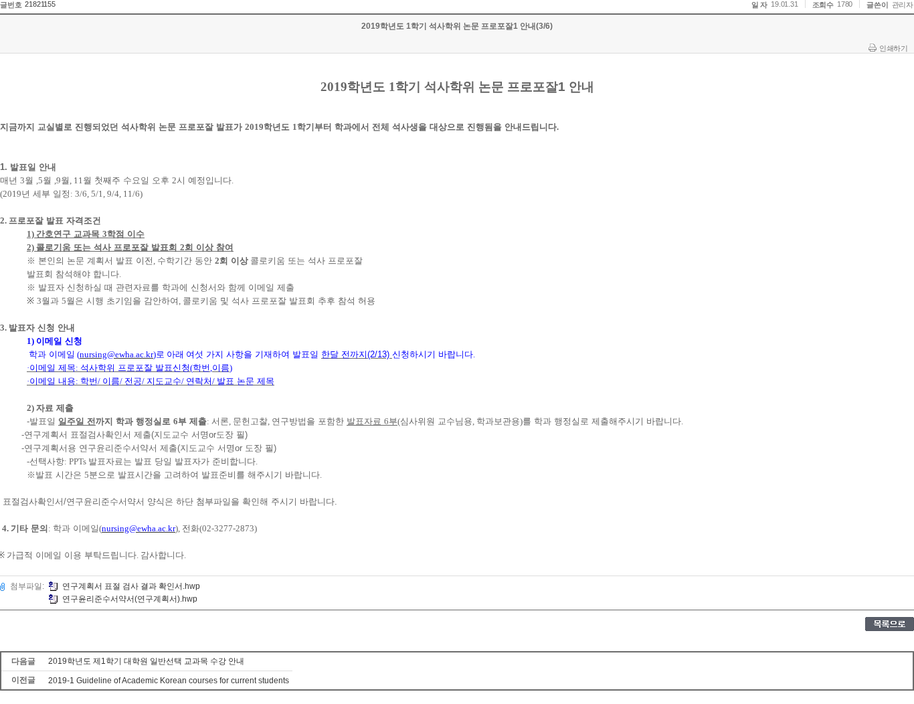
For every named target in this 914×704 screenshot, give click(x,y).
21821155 (40, 4)
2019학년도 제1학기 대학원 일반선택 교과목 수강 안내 (146, 661)
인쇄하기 (893, 48)
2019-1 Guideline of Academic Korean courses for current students (168, 680)
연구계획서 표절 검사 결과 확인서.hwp (131, 586)
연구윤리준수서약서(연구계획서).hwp (129, 599)
